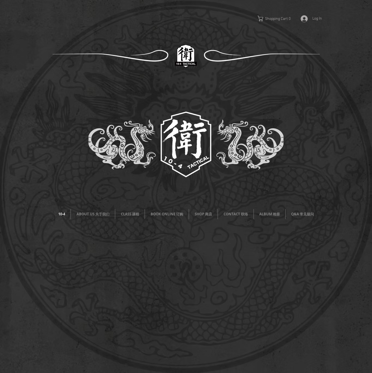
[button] (277, 18)
